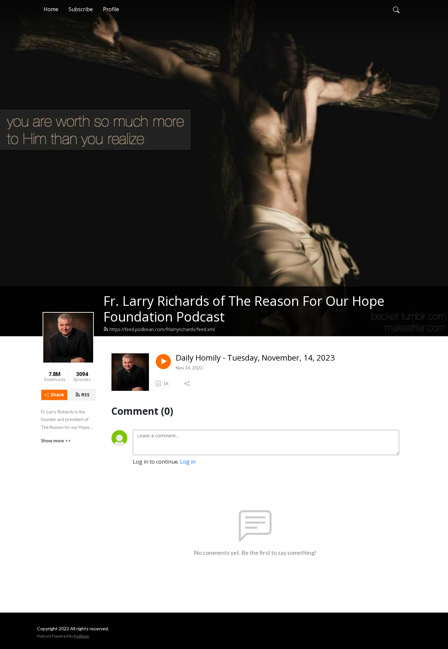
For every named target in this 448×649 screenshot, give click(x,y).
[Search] (396, 9)
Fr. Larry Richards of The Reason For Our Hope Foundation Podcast (243, 308)
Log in (187, 461)
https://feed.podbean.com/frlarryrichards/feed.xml (162, 329)
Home (51, 9)
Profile (111, 9)
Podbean (81, 636)
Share (57, 394)
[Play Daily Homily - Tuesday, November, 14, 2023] (163, 361)
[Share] (187, 383)
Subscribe (81, 9)
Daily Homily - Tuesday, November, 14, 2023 (255, 358)
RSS (85, 394)
